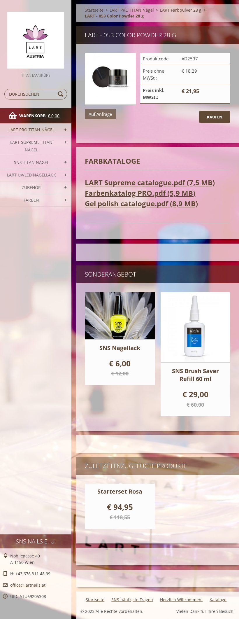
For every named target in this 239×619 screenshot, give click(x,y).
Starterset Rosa (119, 491)
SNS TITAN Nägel (31, 162)
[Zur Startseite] (35, 36)
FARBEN (31, 200)
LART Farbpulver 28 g (180, 10)
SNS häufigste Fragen (132, 599)
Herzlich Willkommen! (181, 599)
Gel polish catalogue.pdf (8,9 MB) (141, 203)
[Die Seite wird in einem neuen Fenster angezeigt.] (110, 79)
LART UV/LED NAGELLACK (31, 175)
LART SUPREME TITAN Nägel (31, 146)
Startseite (94, 10)
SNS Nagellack (119, 348)
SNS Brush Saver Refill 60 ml (195, 375)
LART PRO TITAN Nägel (31, 129)
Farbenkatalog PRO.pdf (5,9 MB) (140, 193)
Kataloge (218, 599)
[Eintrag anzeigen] (119, 316)
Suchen (61, 94)
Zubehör (31, 187)
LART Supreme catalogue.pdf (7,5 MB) (150, 182)
